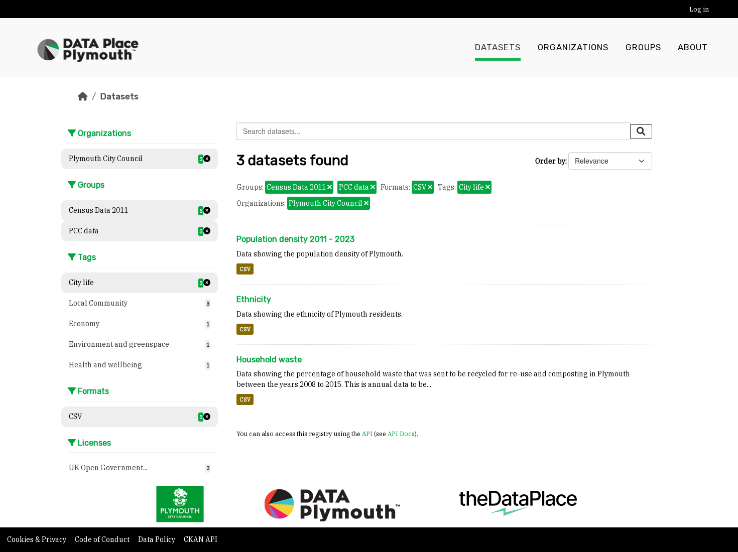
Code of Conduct (103, 539)
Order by (550, 161)
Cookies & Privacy (37, 539)
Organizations (573, 47)
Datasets (498, 47)
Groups (643, 47)
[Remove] (329, 187)
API (367, 434)
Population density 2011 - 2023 (295, 239)
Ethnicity (253, 299)
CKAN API (200, 539)
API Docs (401, 434)
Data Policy (157, 539)
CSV (245, 268)
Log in (699, 9)
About (693, 47)
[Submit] (641, 131)
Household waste (269, 359)
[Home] (83, 96)
